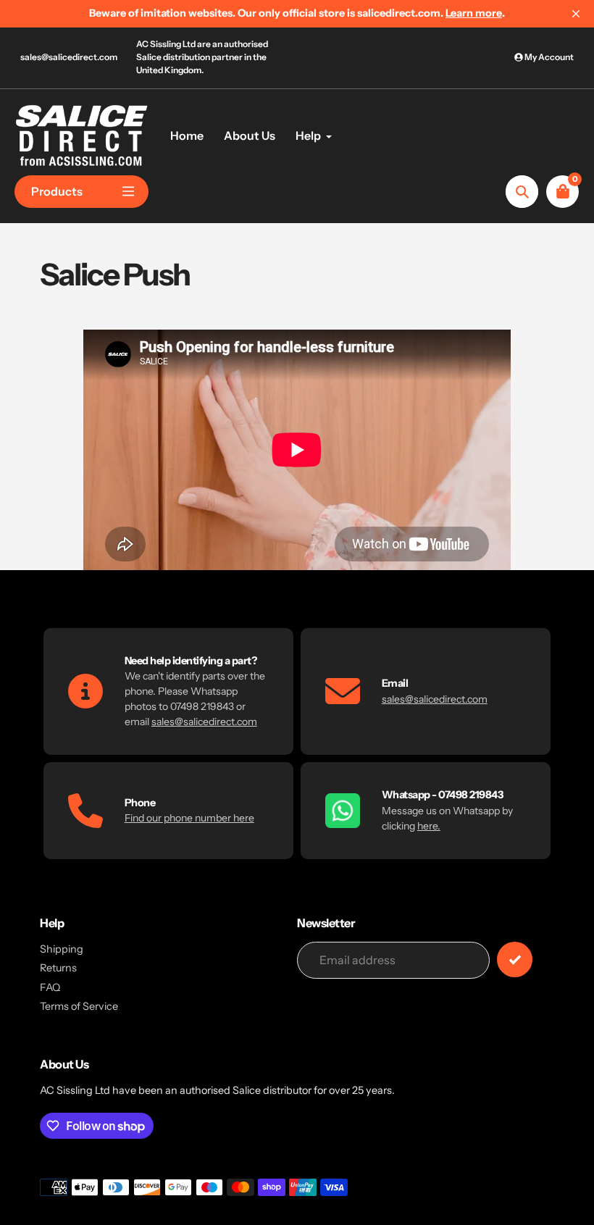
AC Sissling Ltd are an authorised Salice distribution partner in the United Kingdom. (202, 56)
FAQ (50, 987)
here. (428, 825)
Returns (58, 967)
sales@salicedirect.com (68, 56)
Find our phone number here (189, 817)
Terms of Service (79, 1006)
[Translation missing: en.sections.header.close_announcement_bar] (576, 14)
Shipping (61, 949)
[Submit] (514, 959)
